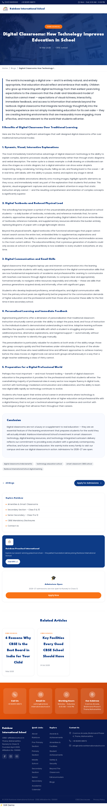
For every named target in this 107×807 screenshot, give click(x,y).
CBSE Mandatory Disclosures (21, 520)
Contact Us (13, 525)
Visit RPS (11, 561)
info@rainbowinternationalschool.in (89, 745)
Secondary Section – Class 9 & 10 (24, 509)
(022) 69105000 (11, 2)
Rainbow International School (27, 9)
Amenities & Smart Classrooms (23, 504)
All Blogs (10, 483)
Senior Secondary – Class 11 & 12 (23, 515)
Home (5, 68)
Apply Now (53, 595)
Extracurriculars (57, 777)
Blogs (13, 68)
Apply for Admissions (88, 483)
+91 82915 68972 (28, 2)
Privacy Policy (99, 799)
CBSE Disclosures (82, 799)
